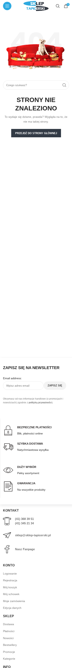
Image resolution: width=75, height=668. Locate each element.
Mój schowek (11, 594)
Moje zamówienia (14, 601)
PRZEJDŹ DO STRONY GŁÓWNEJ (36, 133)
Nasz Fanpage (25, 549)
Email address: (12, 378)
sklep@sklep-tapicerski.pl (33, 535)
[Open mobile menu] (7, 6)
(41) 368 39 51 (24, 519)
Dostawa (8, 624)
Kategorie (9, 658)
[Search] (58, 6)
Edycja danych (12, 607)
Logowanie (10, 573)
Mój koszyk (10, 587)
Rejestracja (10, 580)
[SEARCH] (64, 85)
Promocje (9, 651)
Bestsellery (10, 644)
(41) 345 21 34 (24, 523)
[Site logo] (36, 5)
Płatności (8, 631)
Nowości (8, 638)
